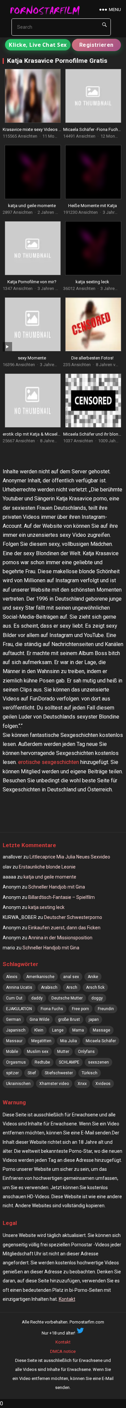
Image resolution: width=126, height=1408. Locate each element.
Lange (58, 1030)
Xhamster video (54, 1083)
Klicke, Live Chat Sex (38, 44)
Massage (101, 1030)
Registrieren (96, 45)
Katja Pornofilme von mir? (31, 281)
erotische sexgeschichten (48, 762)
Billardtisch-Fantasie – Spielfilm (61, 897)
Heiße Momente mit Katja (92, 205)
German (13, 1019)
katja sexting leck (92, 281)
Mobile (12, 1051)
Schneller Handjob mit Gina (56, 887)
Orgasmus (16, 1062)
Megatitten (41, 1041)
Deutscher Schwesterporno (73, 917)
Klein (38, 1030)
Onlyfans (86, 1051)
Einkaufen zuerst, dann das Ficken (64, 927)
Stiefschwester (59, 1073)
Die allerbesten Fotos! (92, 357)
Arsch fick (95, 987)
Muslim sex (37, 1051)
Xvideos (103, 1083)
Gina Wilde (39, 1019)
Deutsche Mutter (67, 998)
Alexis (11, 976)
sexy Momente (32, 357)
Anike (93, 976)
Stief (32, 1073)
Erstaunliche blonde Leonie (47, 867)
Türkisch (89, 1073)
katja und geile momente (32, 205)
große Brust (69, 1019)
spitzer (12, 1073)
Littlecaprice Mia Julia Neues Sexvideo (70, 856)
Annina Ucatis (19, 987)
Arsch (71, 987)
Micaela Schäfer (101, 1041)
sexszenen (98, 1062)
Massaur (14, 1041)
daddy (37, 998)
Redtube (42, 1062)
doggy (97, 998)
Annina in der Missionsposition (60, 937)
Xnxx (82, 1083)
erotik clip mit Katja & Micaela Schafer (39, 434)
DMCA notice (63, 1351)
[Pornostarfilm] (47, 10)
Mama (78, 1030)
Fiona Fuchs (52, 1008)
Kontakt (67, 1299)
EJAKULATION (19, 1008)
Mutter (63, 1051)
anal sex (71, 976)
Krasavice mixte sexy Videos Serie (35, 129)
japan (94, 1019)
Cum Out (14, 998)
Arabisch (49, 987)
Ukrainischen (18, 1083)
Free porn (80, 1008)
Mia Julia (68, 1041)
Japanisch (16, 1030)
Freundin (106, 1008)
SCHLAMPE (69, 1062)
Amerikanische (40, 976)
